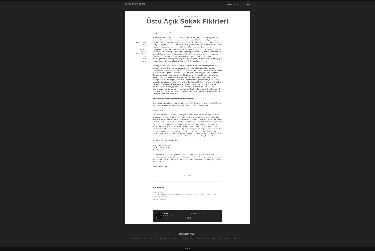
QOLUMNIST (187, 233)
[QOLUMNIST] (135, 4)
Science (144, 238)
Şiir (145, 56)
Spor (220, 238)
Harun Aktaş (193, 16)
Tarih (144, 59)
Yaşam (144, 61)
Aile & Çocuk (134, 238)
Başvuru (237, 5)
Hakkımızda (227, 5)
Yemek (243, 238)
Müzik (192, 238)
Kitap (185, 238)
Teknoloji (228, 238)
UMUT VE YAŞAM (158, 192)
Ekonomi (143, 49)
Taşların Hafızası (159, 199)
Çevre (144, 44)
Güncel (143, 51)
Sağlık (214, 238)
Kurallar (246, 5)
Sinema (199, 238)
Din (145, 47)
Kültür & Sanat (141, 54)
